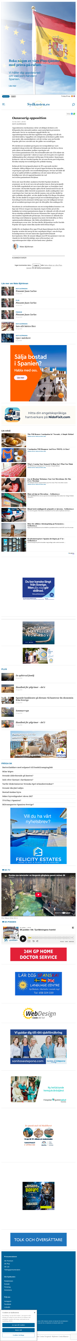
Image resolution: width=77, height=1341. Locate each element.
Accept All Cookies (18, 1325)
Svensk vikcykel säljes (12, 788)
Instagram (7, 1301)
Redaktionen (8, 1281)
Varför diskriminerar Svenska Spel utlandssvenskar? (28, 784)
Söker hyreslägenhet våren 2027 (17, 796)
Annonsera (8, 1290)
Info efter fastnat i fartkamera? (17, 780)
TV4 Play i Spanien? (11, 800)
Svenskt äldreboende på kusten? (17, 775)
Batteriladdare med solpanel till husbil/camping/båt (27, 767)
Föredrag (7, 1287)
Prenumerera (6, 96)
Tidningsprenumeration (12, 1270)
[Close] (35, 1313)
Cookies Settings (18, 1335)
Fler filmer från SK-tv (9, 918)
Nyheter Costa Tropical (42, 1336)
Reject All (18, 1330)
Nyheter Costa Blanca (60, 1336)
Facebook (7, 1304)
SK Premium (8, 1261)
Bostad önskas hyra (11, 792)
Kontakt (7, 1284)
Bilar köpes (7, 771)
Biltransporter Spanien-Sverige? (18, 804)
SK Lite (6, 1267)
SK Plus (7, 1264)
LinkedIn (7, 1307)
